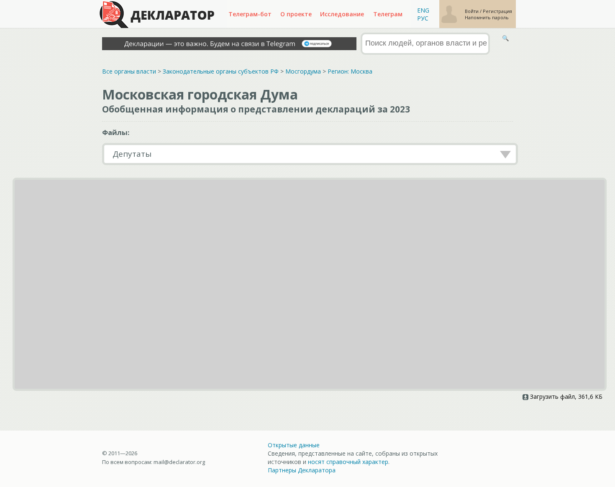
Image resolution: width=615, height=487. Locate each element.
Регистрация (497, 11)
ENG (423, 10)
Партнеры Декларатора (302, 470)
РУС (422, 18)
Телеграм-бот (250, 14)
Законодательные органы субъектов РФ (221, 71)
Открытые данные (294, 445)
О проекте (296, 14)
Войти (472, 11)
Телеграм (387, 14)
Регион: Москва (350, 71)
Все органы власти (129, 71)
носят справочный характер (348, 462)
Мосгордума (303, 71)
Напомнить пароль (487, 17)
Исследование (342, 14)
